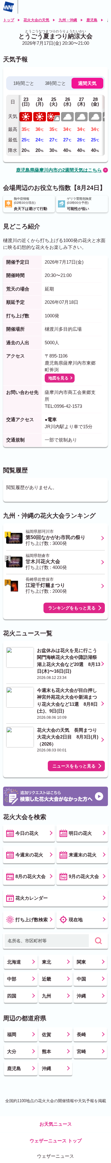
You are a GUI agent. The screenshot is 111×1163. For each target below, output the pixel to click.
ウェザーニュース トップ (56, 1140)
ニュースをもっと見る (74, 765)
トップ (8, 20)
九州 (46, 995)
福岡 (11, 1034)
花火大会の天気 (36, 20)
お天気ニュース (55, 1124)
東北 (46, 961)
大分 (11, 1051)
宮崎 (81, 1051)
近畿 (46, 978)
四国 (11, 995)
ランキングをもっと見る (72, 607)
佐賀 (46, 1034)
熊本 (46, 1051)
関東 (81, 961)
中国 (81, 978)
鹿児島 (91, 20)
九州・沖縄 (68, 20)
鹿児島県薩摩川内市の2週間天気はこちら (59, 170)
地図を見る (58, 378)
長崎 (81, 1034)
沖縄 (81, 995)
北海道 (14, 961)
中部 (11, 978)
